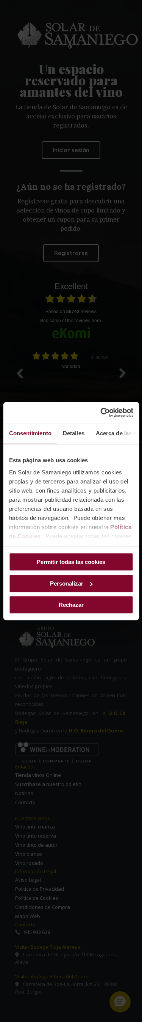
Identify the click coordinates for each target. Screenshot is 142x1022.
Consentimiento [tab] (30, 433)
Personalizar (66, 583)
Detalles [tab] (73, 433)
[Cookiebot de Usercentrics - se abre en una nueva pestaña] (101, 412)
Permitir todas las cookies (71, 562)
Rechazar (71, 605)
